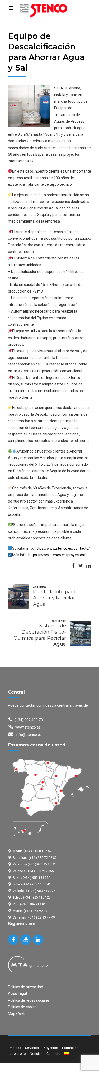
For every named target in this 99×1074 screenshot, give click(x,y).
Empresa (14, 1048)
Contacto (53, 1054)
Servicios (32, 1048)
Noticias (36, 1054)
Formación (70, 1048)
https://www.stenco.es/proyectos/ (57, 555)
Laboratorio (17, 1054)
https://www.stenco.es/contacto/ (62, 548)
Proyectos (50, 1048)
